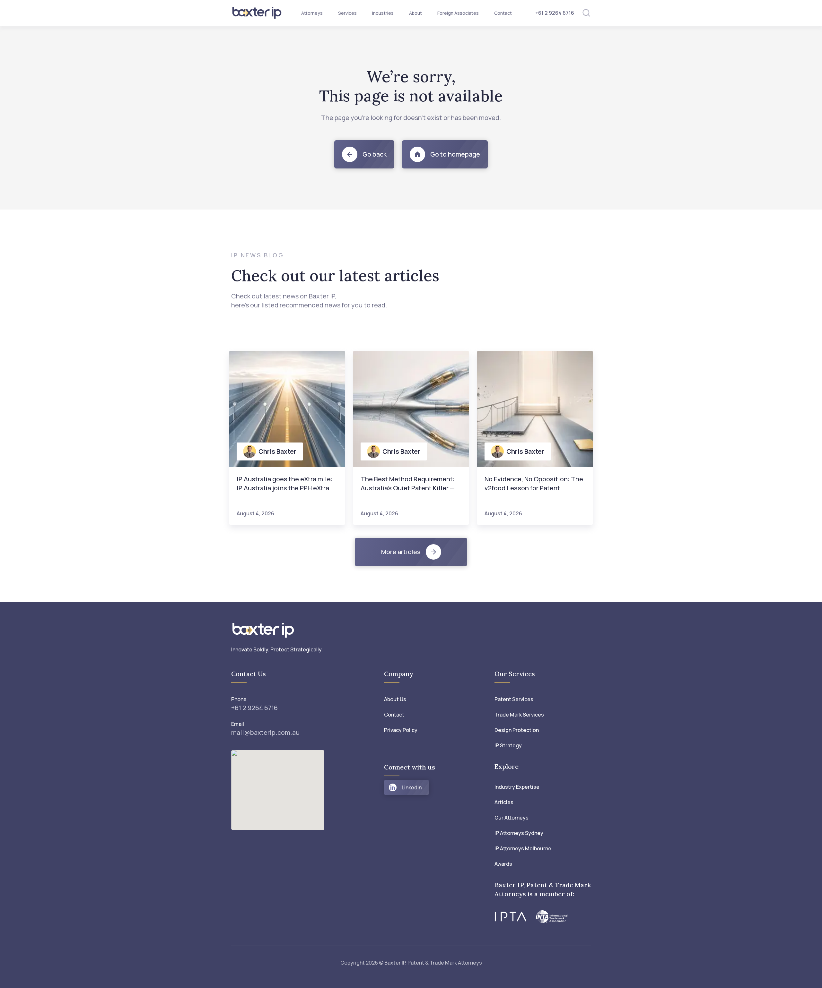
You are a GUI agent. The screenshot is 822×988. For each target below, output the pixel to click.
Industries (383, 13)
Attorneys (312, 13)
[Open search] (586, 12)
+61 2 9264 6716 (554, 12)
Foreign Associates (458, 13)
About (415, 13)
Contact (503, 13)
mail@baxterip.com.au (265, 732)
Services (347, 13)
